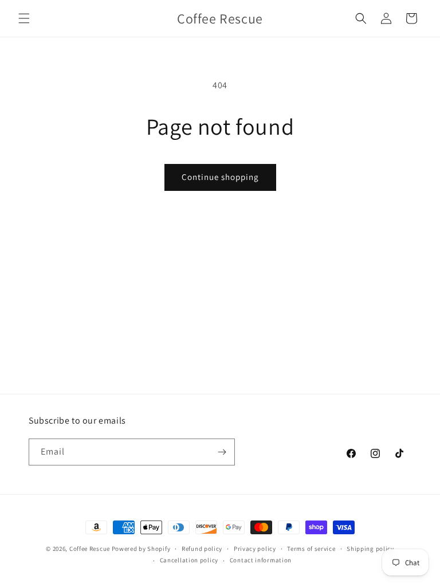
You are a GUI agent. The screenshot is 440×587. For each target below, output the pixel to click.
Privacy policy (255, 549)
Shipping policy (370, 549)
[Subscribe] (221, 452)
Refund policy (202, 549)
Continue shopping (220, 176)
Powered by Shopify (141, 549)
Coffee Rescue (89, 549)
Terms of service (311, 549)
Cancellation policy (189, 560)
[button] (24, 18)
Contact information (261, 560)
